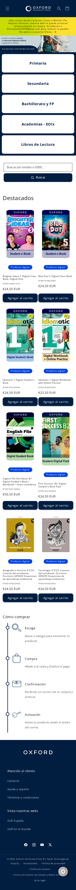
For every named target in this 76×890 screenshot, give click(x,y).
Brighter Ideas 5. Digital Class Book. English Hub (20, 277)
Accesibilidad (30, 863)
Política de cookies (40, 869)
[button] (7, 8)
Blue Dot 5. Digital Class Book (55, 276)
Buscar (40, 177)
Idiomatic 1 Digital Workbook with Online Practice (54, 381)
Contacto (13, 781)
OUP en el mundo (19, 829)
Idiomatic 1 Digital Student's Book (18, 381)
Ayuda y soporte (18, 789)
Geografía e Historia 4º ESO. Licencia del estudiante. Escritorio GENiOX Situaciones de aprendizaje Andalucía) (20, 574)
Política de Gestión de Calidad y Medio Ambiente (39, 874)
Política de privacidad (53, 863)
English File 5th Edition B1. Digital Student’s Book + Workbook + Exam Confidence (19, 481)
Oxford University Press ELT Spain (34, 859)
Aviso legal (40, 880)
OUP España (15, 820)
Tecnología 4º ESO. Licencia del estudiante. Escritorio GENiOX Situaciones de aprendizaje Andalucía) (53, 574)
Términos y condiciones (23, 797)
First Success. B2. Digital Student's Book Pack (52, 485)
